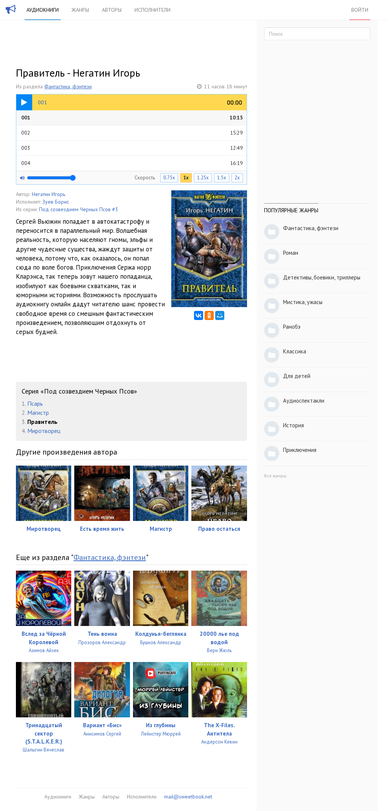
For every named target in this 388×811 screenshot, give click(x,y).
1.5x (221, 177)
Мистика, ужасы (302, 302)
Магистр (38, 412)
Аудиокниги (43, 9)
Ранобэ (291, 326)
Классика (294, 351)
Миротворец (43, 431)
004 (132, 163)
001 (132, 117)
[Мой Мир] (219, 315)
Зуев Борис (55, 201)
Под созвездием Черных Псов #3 (78, 209)
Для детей (296, 376)
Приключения (299, 449)
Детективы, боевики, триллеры (321, 277)
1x (186, 177)
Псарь (35, 403)
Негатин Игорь (48, 194)
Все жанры (275, 475)
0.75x (169, 177)
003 (132, 147)
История (293, 425)
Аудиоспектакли (303, 400)
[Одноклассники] (209, 315)
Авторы (112, 9)
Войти (359, 9)
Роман (290, 252)
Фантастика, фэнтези (68, 86)
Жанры (80, 9)
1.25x (203, 177)
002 (132, 132)
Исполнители (153, 9)
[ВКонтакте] (198, 315)
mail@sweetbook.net (188, 796)
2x (237, 177)
